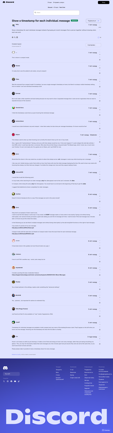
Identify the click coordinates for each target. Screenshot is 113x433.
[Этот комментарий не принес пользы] (99, 57)
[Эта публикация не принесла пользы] (99, 30)
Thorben (18, 282)
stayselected (19, 267)
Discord (50, 7)
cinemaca (18, 254)
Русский (7, 374)
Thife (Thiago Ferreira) (22, 308)
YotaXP (18, 322)
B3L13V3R (18, 295)
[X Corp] (15, 37)
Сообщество (88, 383)
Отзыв (50, 2)
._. (16, 52)
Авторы (86, 380)
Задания (86, 388)
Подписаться (92, 20)
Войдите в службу (16, 354)
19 (100, 37)
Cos (17, 336)
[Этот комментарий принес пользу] (99, 52)
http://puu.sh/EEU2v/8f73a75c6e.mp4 (23, 227)
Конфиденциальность (105, 374)
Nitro (57, 372)
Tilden (17, 79)
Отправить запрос (58, 2)
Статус (58, 375)
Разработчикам (89, 385)
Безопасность (88, 372)
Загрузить (59, 369)
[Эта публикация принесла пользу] (99, 25)
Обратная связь (89, 377)
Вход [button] (103, 2)
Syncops (18, 93)
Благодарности (103, 382)
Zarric (17, 154)
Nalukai (18, 65)
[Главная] (8, 2)
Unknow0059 (19, 172)
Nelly (17, 24)
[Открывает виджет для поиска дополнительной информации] (106, 430)
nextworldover (20, 121)
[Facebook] (12, 37)
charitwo (18, 194)
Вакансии (73, 372)
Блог (85, 375)
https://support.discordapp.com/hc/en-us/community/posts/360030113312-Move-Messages (38, 274)
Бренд (72, 375)
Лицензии (102, 384)
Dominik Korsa (20, 107)
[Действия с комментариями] (99, 59)
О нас (72, 369)
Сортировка (91, 45)
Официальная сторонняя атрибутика (88, 392)
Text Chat (62, 7)
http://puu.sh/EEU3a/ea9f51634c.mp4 (23, 233)
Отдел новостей (75, 377)
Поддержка (87, 369)
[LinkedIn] (17, 37)
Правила (101, 379)
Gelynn (18, 134)
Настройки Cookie (104, 376)
